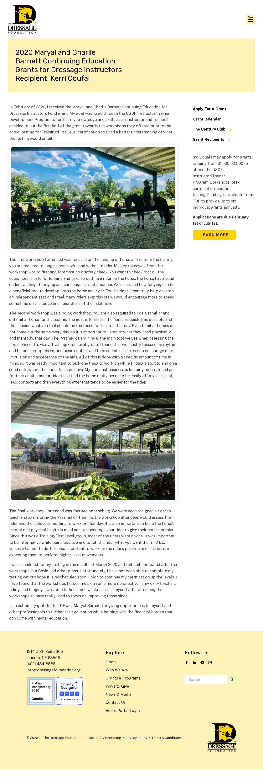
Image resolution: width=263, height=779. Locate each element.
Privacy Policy (136, 738)
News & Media (118, 694)
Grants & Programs (123, 678)
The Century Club (209, 129)
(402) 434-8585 (41, 664)
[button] (250, 19)
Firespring (113, 738)
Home (111, 662)
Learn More (214, 235)
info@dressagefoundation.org (53, 670)
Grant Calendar (207, 119)
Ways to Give (117, 686)
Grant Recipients (208, 139)
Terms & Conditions (167, 738)
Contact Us (116, 702)
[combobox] (206, 679)
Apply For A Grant (209, 109)
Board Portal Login (123, 710)
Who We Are (117, 670)
